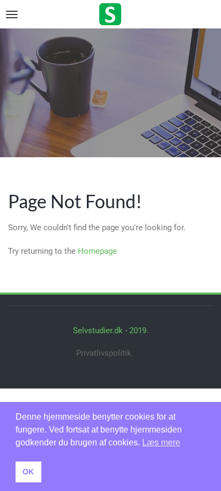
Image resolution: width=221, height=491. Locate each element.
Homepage (97, 251)
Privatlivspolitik (103, 353)
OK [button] (28, 471)
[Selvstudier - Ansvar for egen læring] (110, 13)
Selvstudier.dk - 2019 (109, 330)
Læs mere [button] (161, 442)
